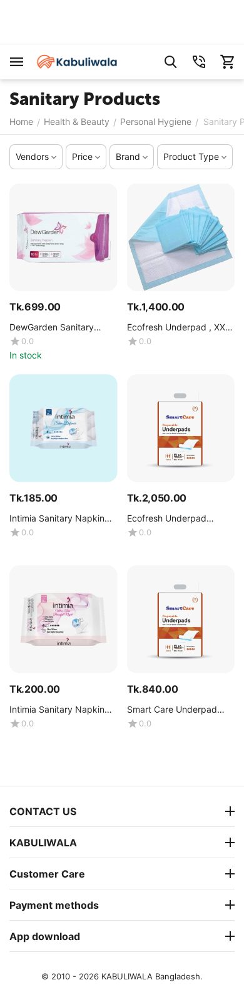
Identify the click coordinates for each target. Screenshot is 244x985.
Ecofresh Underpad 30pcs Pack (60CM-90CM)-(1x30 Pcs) (169, 518)
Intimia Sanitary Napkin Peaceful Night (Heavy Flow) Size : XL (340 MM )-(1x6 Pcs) (59, 710)
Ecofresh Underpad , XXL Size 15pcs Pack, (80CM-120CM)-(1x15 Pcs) (179, 327)
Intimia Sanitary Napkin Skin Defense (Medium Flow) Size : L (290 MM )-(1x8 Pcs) (61, 518)
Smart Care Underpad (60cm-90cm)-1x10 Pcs (176, 710)
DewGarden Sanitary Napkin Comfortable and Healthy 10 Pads (59, 327)
